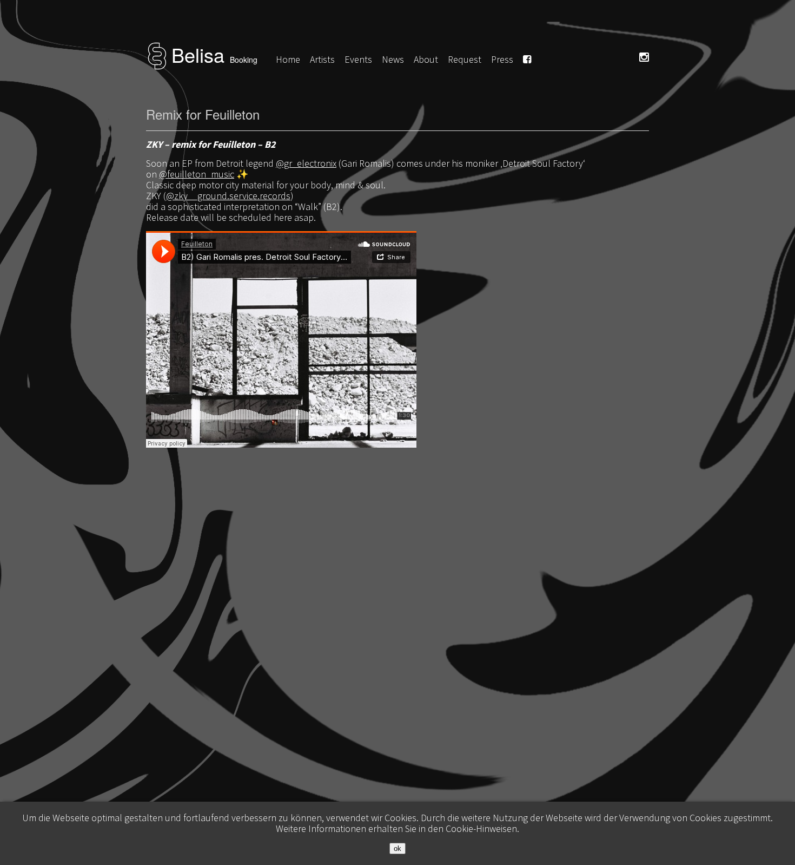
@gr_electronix (306, 163)
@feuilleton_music (196, 174)
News (393, 59)
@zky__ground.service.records (228, 195)
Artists (322, 59)
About (426, 59)
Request (464, 59)
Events (358, 59)
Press (502, 59)
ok (397, 848)
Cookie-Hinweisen (481, 828)
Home (288, 59)
